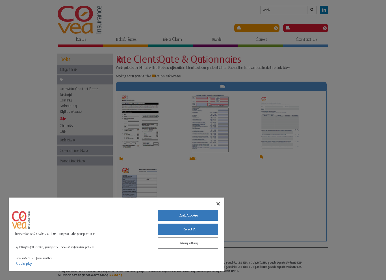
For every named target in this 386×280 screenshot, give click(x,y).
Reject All (188, 229)
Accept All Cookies (188, 215)
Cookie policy (23, 263)
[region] (116, 234)
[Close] (218, 203)
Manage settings (188, 243)
